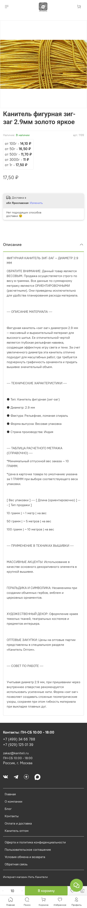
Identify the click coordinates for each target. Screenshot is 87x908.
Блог (8, 809)
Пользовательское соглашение (28, 849)
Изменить (36, 203)
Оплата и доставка (18, 823)
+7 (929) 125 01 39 (18, 744)
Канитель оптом (17, 831)
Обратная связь (16, 864)
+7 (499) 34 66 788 (19, 739)
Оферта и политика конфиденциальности (35, 842)
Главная (10, 794)
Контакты (12, 816)
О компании (13, 801)
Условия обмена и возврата (25, 857)
